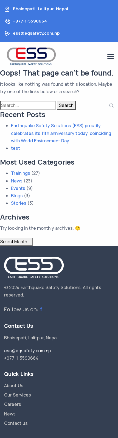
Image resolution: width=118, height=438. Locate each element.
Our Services (17, 395)
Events (18, 188)
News (17, 181)
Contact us (16, 423)
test (15, 148)
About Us (13, 385)
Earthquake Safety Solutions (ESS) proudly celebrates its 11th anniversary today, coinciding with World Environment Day (61, 133)
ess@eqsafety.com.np (36, 33)
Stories (18, 203)
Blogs (17, 196)
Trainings (20, 173)
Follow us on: (21, 309)
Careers (12, 404)
